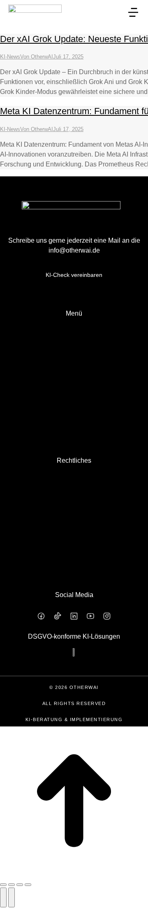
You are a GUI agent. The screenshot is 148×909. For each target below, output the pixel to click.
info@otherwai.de (74, 250)
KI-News (10, 57)
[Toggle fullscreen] (19, 884)
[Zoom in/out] (28, 884)
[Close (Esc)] (3, 884)
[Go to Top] (74, 872)
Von (36, 57)
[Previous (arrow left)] (3, 897)
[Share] (11, 884)
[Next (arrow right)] (11, 897)
